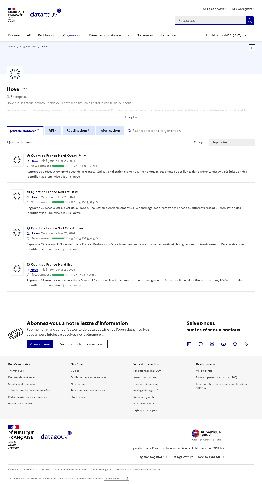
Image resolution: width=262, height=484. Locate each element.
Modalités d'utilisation (36, 469)
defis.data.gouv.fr (143, 397)
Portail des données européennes (27, 397)
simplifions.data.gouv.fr (147, 371)
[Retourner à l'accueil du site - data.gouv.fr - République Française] (56, 437)
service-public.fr (209, 457)
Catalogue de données (21, 384)
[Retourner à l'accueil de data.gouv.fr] (45, 14)
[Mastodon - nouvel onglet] (200, 344)
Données (14, 35)
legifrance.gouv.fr (151, 457)
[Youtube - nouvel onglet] (223, 344)
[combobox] (214, 20)
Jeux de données (25, 130)
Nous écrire (167, 35)
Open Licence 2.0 (114, 479)
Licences (13, 469)
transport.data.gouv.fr (146, 384)
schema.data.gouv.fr (20, 403)
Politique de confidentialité (70, 469)
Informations (109, 130)
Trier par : (201, 143)
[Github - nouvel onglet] (235, 344)
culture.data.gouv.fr (145, 403)
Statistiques (78, 397)
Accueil (11, 46)
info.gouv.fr (181, 457)
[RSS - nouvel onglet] (246, 344)
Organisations (73, 35)
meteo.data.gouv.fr (144, 377)
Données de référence (21, 377)
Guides (75, 371)
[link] (214, 9)
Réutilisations (47, 35)
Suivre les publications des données (29, 390)
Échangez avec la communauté (89, 390)
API (29, 35)
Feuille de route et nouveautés (88, 377)
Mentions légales (101, 469)
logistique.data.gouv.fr (146, 410)
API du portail (204, 371)
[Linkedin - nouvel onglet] (189, 344)
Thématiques (16, 371)
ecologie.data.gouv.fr (146, 390)
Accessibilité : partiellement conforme (138, 469)
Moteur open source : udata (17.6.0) (216, 377)
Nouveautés (145, 35)
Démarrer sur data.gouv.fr (107, 35)
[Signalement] (252, 47)
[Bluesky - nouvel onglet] (212, 344)
